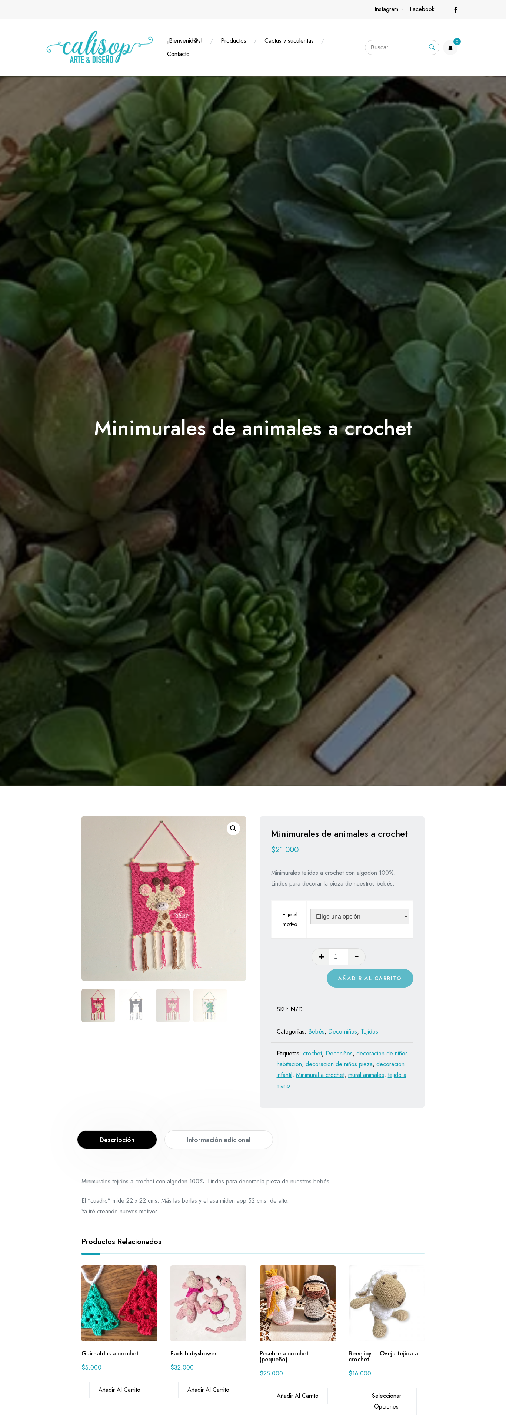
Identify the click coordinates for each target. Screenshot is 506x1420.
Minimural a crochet (320, 1075)
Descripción (117, 1140)
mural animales (366, 1075)
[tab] (117, 1139)
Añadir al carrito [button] (119, 1390)
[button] (233, 828)
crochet (312, 1053)
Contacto (178, 54)
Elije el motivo (290, 919)
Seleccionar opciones (386, 1401)
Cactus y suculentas (289, 40)
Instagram (386, 9)
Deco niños (342, 1031)
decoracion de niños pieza (339, 1064)
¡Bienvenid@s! (185, 40)
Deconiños (339, 1053)
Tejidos (369, 1031)
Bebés (316, 1031)
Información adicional (218, 1140)
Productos (233, 40)
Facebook (422, 9)
